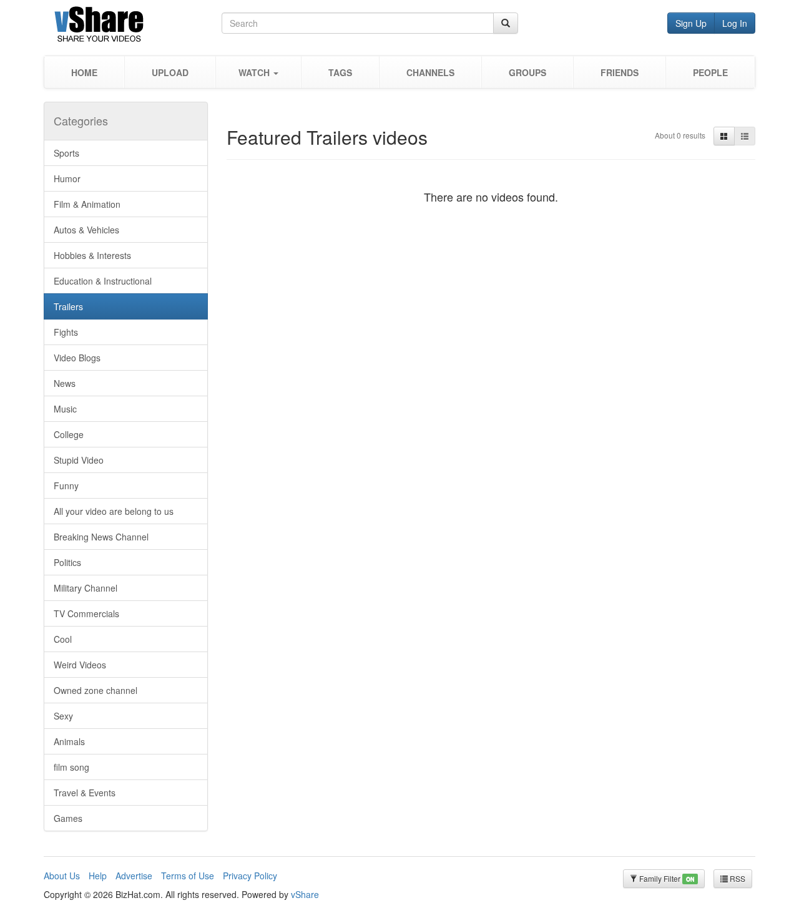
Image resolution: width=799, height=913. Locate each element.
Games (68, 818)
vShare (305, 894)
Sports (66, 153)
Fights (66, 332)
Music (65, 409)
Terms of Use (187, 875)
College (69, 434)
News (65, 383)
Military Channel (85, 588)
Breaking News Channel (101, 536)
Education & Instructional (103, 281)
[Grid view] (724, 136)
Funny (66, 485)
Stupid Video (79, 460)
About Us (62, 875)
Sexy (63, 716)
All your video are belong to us (114, 511)
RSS (736, 878)
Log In (734, 23)
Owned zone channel (95, 690)
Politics (67, 562)
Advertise (133, 875)
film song (71, 767)
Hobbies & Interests (92, 255)
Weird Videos (80, 664)
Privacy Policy (250, 875)
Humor (67, 178)
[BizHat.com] (132, 26)
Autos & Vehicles (86, 229)
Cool (63, 639)
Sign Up (691, 23)
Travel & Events (84, 792)
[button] (258, 72)
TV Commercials (86, 613)
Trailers (68, 306)
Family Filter (665, 878)
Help (98, 875)
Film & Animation (87, 204)
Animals (69, 741)
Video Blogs (77, 357)
